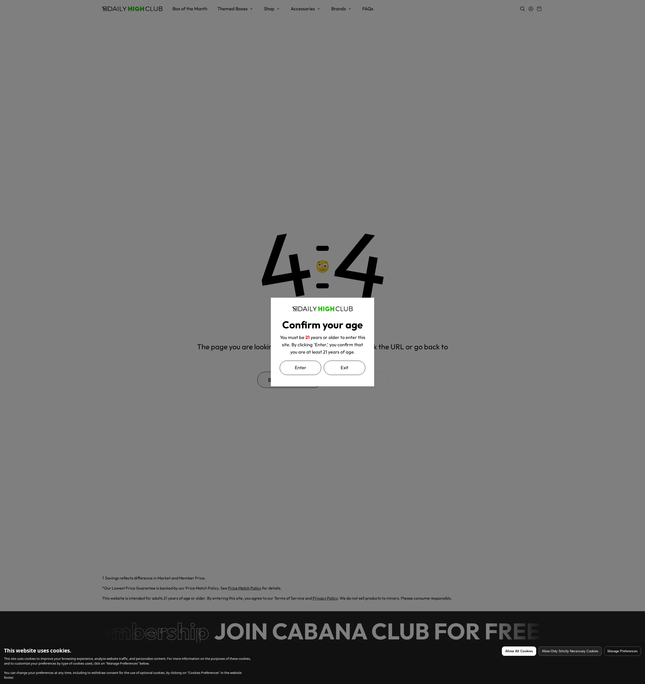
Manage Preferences (622, 651)
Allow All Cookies (519, 651)
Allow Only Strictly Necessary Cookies (570, 651)
